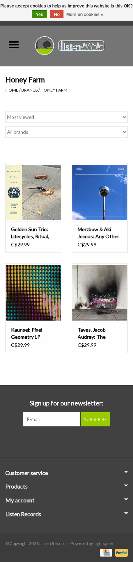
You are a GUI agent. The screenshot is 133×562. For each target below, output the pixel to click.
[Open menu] (14, 44)
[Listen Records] (80, 45)
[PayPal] (120, 552)
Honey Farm (53, 90)
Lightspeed (104, 543)
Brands (29, 90)
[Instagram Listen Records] (79, 441)
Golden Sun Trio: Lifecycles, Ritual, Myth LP (30, 233)
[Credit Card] (105, 552)
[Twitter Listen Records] (66, 441)
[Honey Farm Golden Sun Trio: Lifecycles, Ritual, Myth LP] (33, 192)
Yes (39, 14)
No (57, 14)
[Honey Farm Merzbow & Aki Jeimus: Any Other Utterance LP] (100, 192)
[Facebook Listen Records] (54, 441)
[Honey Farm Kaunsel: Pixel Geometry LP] (33, 292)
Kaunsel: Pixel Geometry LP (26, 333)
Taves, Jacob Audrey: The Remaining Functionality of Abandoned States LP (99, 333)
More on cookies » (84, 14)
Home (11, 90)
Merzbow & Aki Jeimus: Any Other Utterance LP (98, 233)
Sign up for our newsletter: (67, 403)
